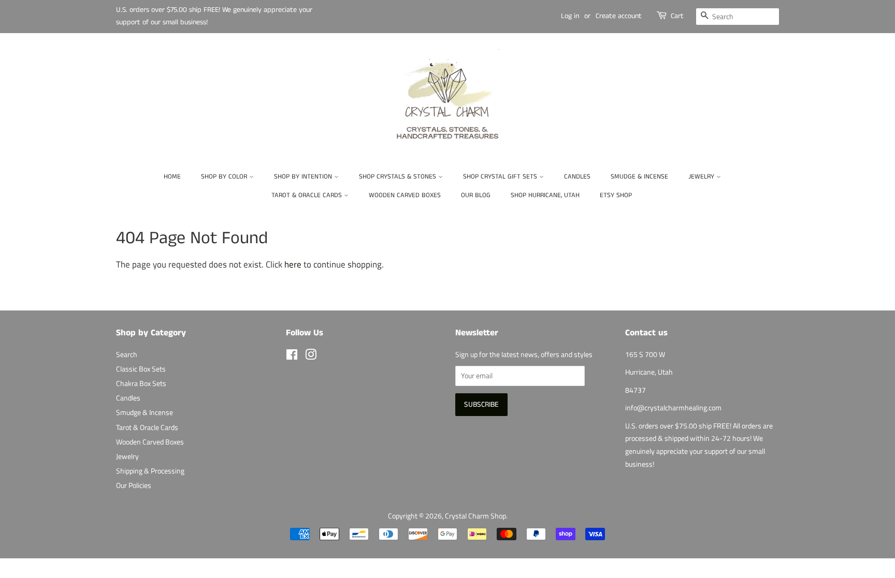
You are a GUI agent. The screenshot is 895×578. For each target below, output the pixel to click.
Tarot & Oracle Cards (307, 195)
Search (126, 354)
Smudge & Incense (639, 177)
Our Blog (475, 195)
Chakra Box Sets (141, 383)
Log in (570, 16)
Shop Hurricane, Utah (545, 195)
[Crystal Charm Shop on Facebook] (292, 356)
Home (172, 177)
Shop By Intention (304, 177)
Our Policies (133, 485)
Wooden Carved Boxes (405, 195)
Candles (577, 177)
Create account (619, 16)
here (292, 264)
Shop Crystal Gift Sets (501, 177)
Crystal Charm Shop (475, 516)
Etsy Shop (616, 195)
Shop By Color (225, 177)
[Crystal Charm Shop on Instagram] (310, 356)
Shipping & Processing (150, 471)
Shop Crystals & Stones (398, 177)
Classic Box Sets (141, 369)
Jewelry (702, 177)
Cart (677, 16)
